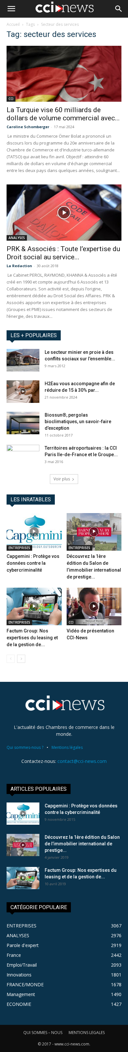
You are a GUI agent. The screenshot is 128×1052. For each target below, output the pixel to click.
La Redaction (19, 265)
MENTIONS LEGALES (87, 1032)
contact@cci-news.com (82, 761)
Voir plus (61, 479)
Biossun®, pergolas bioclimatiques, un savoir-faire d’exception (78, 421)
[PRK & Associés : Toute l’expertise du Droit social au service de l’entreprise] (64, 212)
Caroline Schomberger (28, 126)
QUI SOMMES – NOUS (42, 1032)
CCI (11, 98)
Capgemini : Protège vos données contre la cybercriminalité (33, 563)
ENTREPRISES (19, 547)
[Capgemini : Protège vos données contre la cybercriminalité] (34, 532)
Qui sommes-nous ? (25, 747)
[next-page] (21, 659)
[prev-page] (11, 659)
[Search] (119, 9)
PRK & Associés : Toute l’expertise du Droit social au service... (63, 253)
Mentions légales (67, 747)
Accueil (13, 24)
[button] (11, 9)
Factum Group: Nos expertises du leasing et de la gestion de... (32, 637)
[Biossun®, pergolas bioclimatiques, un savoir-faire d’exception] (23, 423)
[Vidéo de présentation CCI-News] (94, 606)
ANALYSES (17, 237)
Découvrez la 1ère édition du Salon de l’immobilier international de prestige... (82, 844)
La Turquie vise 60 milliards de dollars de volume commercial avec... (63, 114)
